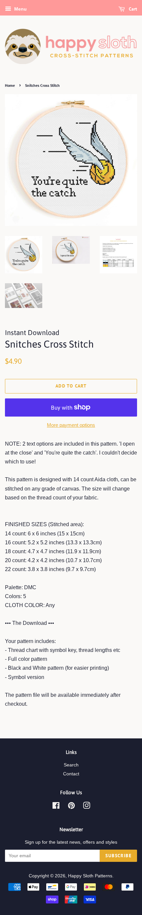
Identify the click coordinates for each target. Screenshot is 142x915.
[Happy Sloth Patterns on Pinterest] (71, 806)
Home (10, 85)
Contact (71, 773)
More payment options (71, 425)
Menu (20, 9)
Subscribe (118, 856)
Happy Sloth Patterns (90, 875)
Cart (132, 9)
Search (71, 764)
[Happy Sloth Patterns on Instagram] (86, 806)
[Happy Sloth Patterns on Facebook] (56, 806)
